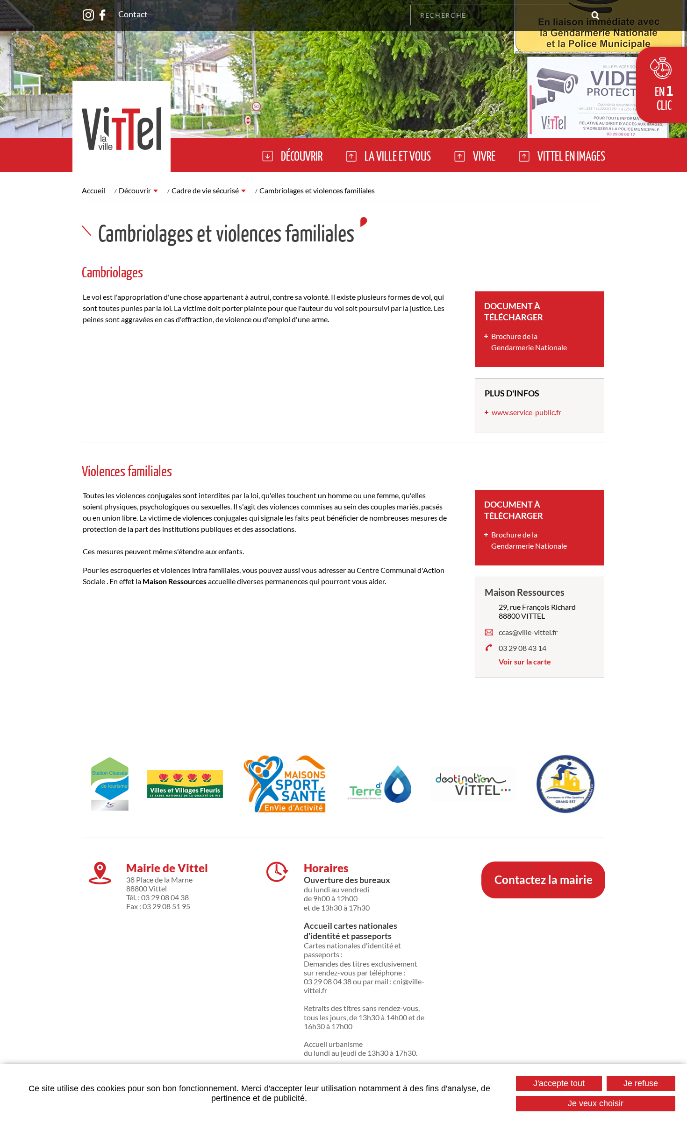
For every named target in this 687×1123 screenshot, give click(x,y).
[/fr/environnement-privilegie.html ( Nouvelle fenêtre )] (185, 784)
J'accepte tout (559, 1083)
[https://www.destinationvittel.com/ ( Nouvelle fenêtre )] (473, 783)
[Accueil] (121, 126)
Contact (133, 14)
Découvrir (135, 190)
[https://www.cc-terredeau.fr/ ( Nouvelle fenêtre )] (379, 784)
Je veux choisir (595, 1103)
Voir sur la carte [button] (525, 661)
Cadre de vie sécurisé (205, 190)
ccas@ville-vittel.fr (528, 632)
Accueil (93, 190)
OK (595, 15)
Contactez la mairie (543, 879)
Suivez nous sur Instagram (88, 14)
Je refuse (640, 1083)
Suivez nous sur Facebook (102, 14)
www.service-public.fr (526, 412)
